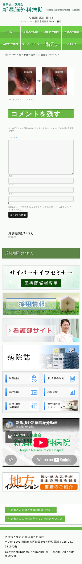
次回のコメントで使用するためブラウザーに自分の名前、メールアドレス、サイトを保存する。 (40, 208)
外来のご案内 (71, 32)
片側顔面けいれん (47, 54)
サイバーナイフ (31, 44)
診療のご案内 (51, 32)
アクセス (72, 44)
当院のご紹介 (30, 32)
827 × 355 (29, 100)
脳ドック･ (51, 44)
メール (12, 185)
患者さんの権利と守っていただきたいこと (37, 518)
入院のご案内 (10, 44)
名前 (11, 176)
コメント (12, 137)
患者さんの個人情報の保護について (32, 509)
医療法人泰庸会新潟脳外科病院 (41, 8)
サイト (11, 194)
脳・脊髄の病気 (27, 54)
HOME (10, 32)
